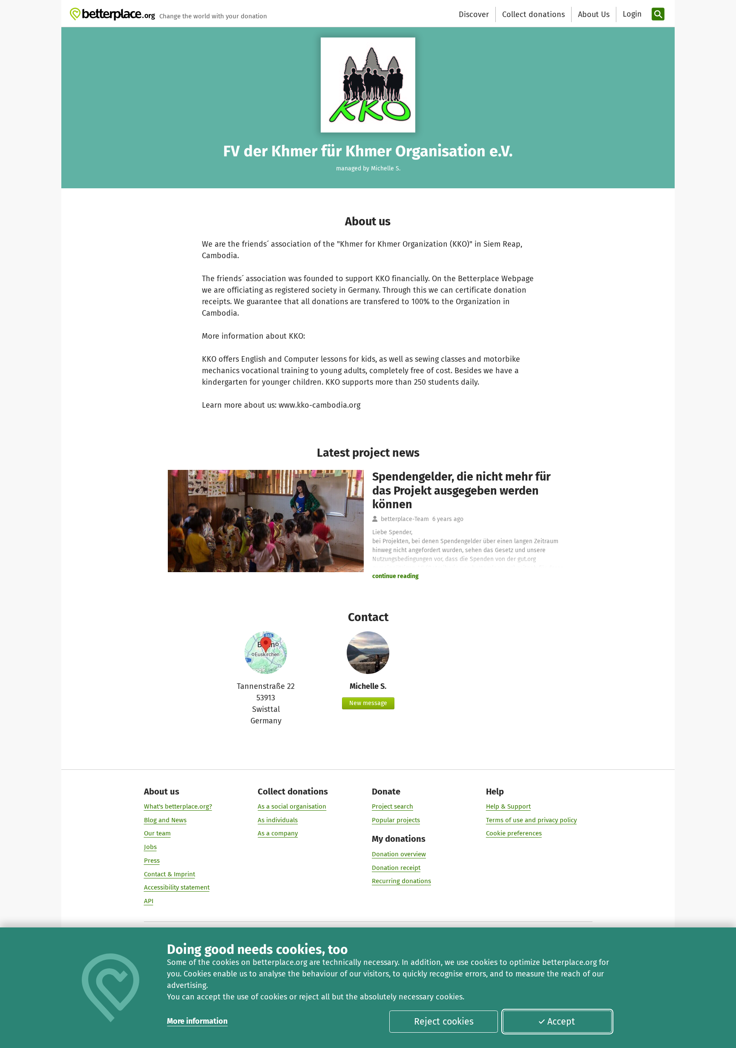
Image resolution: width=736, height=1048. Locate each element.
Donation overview (399, 854)
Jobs (150, 847)
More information (197, 1021)
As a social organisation (292, 806)
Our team (157, 833)
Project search (392, 806)
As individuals (278, 820)
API (148, 901)
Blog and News (165, 820)
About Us (594, 14)
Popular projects (396, 820)
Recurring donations (401, 881)
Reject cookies (444, 1021)
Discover (474, 14)
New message (368, 703)
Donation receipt (396, 868)
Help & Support (508, 806)
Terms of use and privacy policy (531, 820)
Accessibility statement (177, 887)
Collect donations (533, 14)
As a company (278, 833)
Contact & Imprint (169, 874)
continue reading (395, 576)
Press (152, 860)
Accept (561, 1021)
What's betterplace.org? (178, 806)
